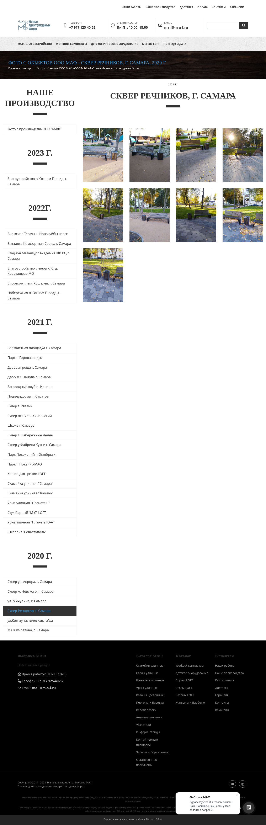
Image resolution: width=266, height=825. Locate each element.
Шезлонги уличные (150, 680)
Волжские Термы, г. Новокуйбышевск (37, 233)
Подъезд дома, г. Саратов (28, 396)
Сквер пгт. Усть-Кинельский (29, 416)
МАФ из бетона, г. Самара (28, 630)
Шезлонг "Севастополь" (26, 532)
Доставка (186, 7)
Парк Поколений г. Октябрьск (31, 454)
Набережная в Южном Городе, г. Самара (33, 295)
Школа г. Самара (20, 425)
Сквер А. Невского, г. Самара (30, 591)
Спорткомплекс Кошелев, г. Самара (36, 283)
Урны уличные (147, 688)
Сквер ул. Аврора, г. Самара (29, 581)
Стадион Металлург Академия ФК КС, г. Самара (38, 256)
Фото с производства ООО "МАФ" (34, 129)
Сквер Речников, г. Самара (28, 610)
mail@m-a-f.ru (44, 688)
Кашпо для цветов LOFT (26, 474)
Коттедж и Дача (175, 44)
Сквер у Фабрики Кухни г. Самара (34, 444)
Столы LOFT (184, 688)
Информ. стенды (148, 732)
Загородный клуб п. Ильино (30, 386)
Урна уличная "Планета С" (28, 503)
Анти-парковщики (149, 717)
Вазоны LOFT (185, 695)
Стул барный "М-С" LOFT (26, 512)
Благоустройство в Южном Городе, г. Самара (37, 181)
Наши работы (131, 7)
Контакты (219, 7)
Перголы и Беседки (150, 702)
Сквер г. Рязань (19, 406)
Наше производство (160, 7)
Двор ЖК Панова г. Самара (29, 377)
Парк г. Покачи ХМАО (24, 464)
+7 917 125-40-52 (50, 681)
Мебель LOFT (151, 44)
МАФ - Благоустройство (35, 44)
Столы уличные (147, 673)
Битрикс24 (152, 819)
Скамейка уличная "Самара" (30, 483)
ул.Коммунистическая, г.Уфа (30, 620)
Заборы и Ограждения (152, 752)
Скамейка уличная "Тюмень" (30, 493)
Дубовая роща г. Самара (27, 367)
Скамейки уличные (150, 665)
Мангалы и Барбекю (190, 702)
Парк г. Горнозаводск (24, 357)
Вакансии (237, 7)
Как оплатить (224, 680)
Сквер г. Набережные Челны (30, 435)
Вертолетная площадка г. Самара (34, 348)
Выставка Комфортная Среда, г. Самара (39, 243)
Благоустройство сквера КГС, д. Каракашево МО (32, 271)
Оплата (202, 7)
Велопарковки (146, 710)
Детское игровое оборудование (114, 44)
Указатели (143, 725)
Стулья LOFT (184, 680)
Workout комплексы (71, 44)
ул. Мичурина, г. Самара (26, 601)
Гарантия (222, 695)
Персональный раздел (34, 665)
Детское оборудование (192, 673)
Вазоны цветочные (150, 695)
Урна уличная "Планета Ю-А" (30, 522)
